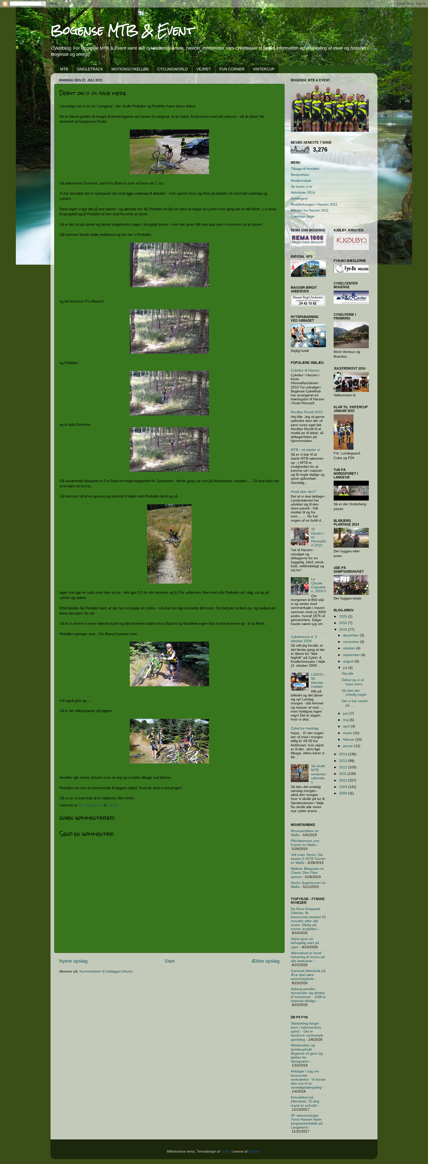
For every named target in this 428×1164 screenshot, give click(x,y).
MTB (64, 69)
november (351, 642)
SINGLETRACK (90, 69)
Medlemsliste (301, 181)
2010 (343, 780)
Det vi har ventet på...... (355, 703)
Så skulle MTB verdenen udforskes (318, 774)
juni (346, 713)
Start (170, 961)
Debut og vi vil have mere (353, 682)
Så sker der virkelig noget (354, 692)
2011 (343, 774)
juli (345, 668)
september (352, 655)
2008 (343, 793)
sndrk (225, 1151)
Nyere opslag (73, 961)
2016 (343, 623)
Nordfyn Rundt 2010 (306, 412)
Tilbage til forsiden (305, 169)
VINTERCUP (263, 69)
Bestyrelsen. (300, 175)
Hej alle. (348, 673)
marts (348, 733)
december (351, 635)
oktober (349, 648)
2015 (343, 629)
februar (349, 739)
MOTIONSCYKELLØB (130, 69)
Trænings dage (302, 216)
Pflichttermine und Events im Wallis (305, 843)
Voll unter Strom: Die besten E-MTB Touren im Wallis (308, 859)
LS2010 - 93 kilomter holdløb (318, 681)
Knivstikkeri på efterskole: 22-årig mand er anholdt (305, 1101)
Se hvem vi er (301, 187)
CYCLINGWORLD (172, 69)
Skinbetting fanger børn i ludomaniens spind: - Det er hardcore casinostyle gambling (307, 1031)
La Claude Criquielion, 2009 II (318, 585)
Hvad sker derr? (303, 492)
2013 (343, 761)
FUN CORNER (231, 69)
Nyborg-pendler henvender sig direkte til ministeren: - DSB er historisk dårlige (308, 995)
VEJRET (203, 69)
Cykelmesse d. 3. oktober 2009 (304, 639)
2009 (343, 787)
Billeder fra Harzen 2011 (310, 210)
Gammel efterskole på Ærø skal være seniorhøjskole (308, 975)
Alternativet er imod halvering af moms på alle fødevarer (308, 957)
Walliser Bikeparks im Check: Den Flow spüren (307, 873)
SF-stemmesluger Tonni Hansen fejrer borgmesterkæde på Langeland (306, 1122)
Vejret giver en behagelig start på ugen (305, 943)
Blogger (254, 1151)
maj (346, 720)
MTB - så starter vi (305, 450)
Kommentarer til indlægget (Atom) (106, 971)
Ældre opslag (265, 961)
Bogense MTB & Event (122, 30)
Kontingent (299, 198)
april (347, 726)
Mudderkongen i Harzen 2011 (314, 204)
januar (348, 746)
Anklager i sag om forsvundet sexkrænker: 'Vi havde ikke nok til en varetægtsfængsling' (308, 1079)
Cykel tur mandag (305, 728)
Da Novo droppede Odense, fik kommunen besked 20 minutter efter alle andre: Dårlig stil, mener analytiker (308, 919)
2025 (343, 616)
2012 (343, 767)
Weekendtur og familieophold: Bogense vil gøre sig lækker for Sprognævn (307, 1053)
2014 (343, 754)
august (349, 661)
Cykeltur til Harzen (305, 370)
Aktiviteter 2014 (303, 192)
